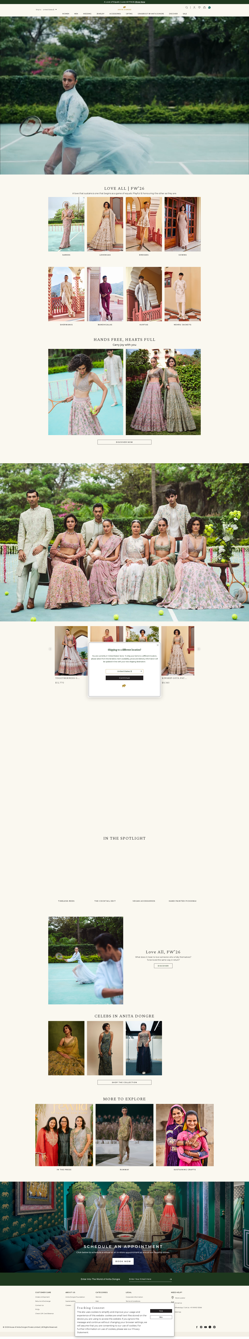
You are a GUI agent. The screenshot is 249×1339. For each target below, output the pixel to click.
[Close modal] (157, 645)
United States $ (124, 671)
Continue (124, 678)
